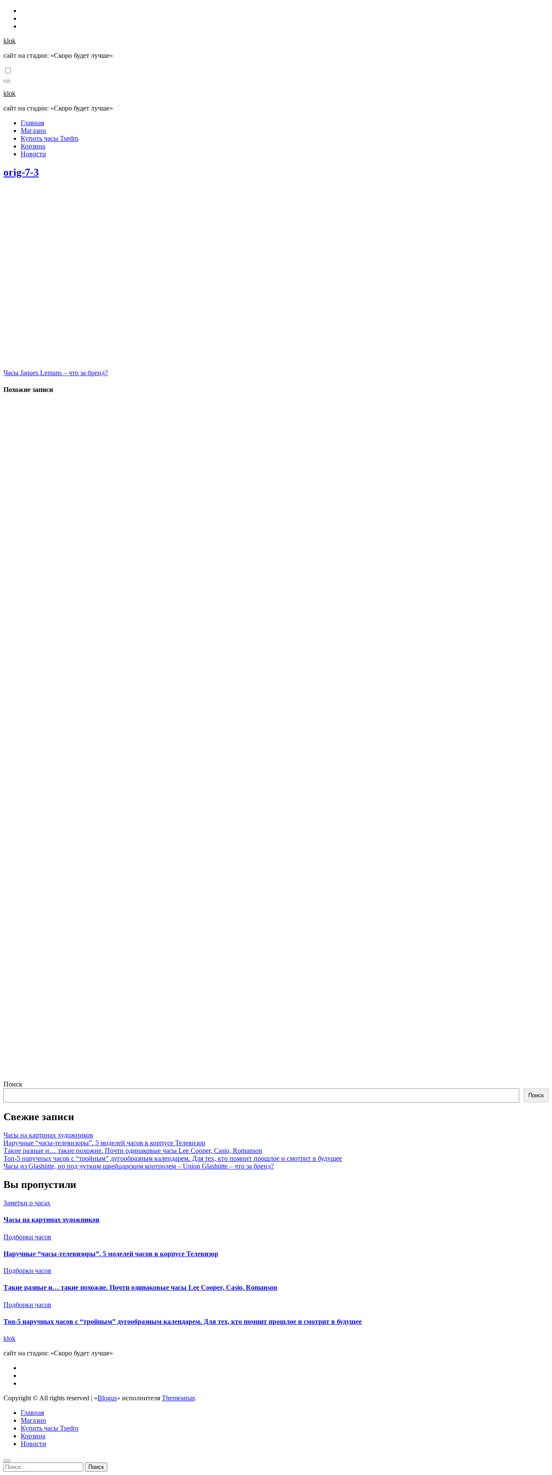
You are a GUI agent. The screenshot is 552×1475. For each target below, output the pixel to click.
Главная (32, 122)
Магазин (33, 130)
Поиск (12, 1084)
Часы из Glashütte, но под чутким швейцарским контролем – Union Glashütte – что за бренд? (138, 1166)
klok (9, 40)
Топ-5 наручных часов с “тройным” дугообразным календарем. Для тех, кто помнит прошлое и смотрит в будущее (172, 1158)
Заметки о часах (26, 1203)
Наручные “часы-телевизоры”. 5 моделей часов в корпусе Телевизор (104, 1143)
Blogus (107, 1398)
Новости (33, 154)
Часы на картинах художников (48, 1135)
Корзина (33, 146)
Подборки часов (27, 1237)
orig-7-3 (21, 172)
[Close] (6, 1460)
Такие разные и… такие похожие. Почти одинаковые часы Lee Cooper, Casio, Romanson (132, 1150)
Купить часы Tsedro (49, 138)
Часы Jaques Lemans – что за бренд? (55, 372)
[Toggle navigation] (6, 81)
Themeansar (178, 1398)
